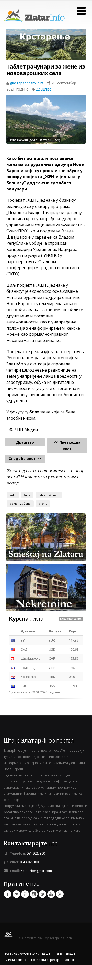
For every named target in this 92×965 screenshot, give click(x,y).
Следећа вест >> (25, 458)
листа (26, 618)
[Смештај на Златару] (46, 536)
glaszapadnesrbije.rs (27, 83)
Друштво (44, 89)
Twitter (16, 894)
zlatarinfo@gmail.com (36, 871)
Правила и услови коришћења (27, 954)
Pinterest (42, 894)
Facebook (8, 894)
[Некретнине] (46, 587)
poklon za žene (20, 504)
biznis (43, 504)
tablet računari (49, 495)
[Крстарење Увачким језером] (46, 48)
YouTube (51, 894)
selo (13, 495)
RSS (60, 894)
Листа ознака (16, 960)
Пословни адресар (45, 960)
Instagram (34, 894)
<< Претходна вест (67, 445)
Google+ (25, 894)
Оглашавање (65, 954)
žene (27, 495)
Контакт (70, 960)
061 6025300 (35, 853)
